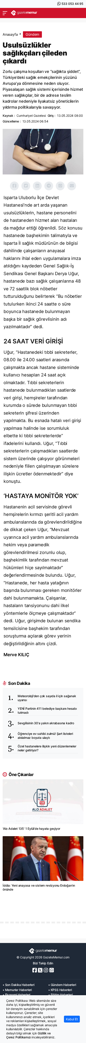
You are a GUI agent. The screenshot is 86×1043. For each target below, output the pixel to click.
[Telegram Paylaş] (48, 186)
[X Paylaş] (25, 186)
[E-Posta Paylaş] (71, 186)
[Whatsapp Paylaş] (60, 186)
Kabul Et (72, 1019)
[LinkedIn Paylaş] (37, 186)
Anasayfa (10, 34)
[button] (5, 13)
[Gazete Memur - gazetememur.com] (24, 12)
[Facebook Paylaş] (14, 186)
